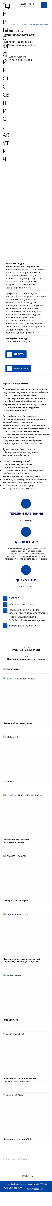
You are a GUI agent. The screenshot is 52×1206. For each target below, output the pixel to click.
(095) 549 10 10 (27, 6)
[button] (44, 5)
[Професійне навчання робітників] (9, 5)
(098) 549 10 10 (27, 4)
